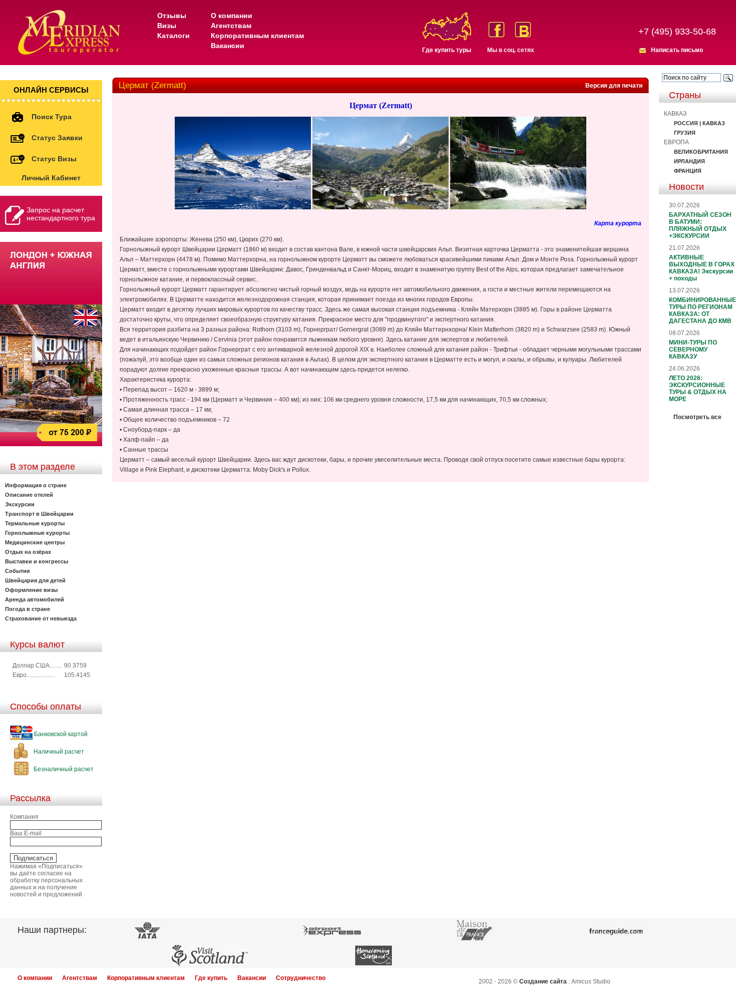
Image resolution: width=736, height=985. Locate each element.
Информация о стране (36, 485)
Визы (166, 26)
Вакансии (227, 46)
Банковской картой (60, 734)
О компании (231, 16)
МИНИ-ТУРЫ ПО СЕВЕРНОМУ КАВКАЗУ (693, 349)
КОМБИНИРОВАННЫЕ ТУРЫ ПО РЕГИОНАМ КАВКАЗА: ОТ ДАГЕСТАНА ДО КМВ (702, 310)
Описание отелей (29, 495)
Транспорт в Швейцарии (39, 514)
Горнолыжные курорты (37, 533)
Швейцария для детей (35, 580)
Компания (24, 816)
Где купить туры (446, 50)
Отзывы (171, 16)
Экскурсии (20, 504)
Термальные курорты (35, 523)
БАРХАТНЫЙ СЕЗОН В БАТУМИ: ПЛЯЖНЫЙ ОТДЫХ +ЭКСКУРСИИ (700, 225)
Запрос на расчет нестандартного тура (61, 214)
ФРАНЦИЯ (687, 171)
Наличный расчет (58, 751)
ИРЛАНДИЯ (689, 161)
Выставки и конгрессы (36, 561)
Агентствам (231, 26)
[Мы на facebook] (496, 30)
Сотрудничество (300, 977)
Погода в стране (27, 609)
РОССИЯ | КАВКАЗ (699, 123)
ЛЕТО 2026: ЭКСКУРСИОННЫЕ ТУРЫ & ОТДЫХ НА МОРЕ (697, 389)
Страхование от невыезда (41, 618)
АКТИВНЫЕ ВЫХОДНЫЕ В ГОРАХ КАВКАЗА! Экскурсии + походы (701, 268)
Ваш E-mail (26, 833)
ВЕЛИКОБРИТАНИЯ (701, 152)
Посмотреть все (697, 417)
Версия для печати (613, 85)
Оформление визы (31, 590)
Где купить (211, 977)
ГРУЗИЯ (684, 133)
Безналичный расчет (63, 769)
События (17, 571)
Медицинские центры (35, 542)
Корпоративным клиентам (257, 36)
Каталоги (173, 36)
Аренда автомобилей (34, 599)
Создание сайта (543, 981)
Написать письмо (677, 50)
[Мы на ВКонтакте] (523, 30)
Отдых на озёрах (28, 552)
